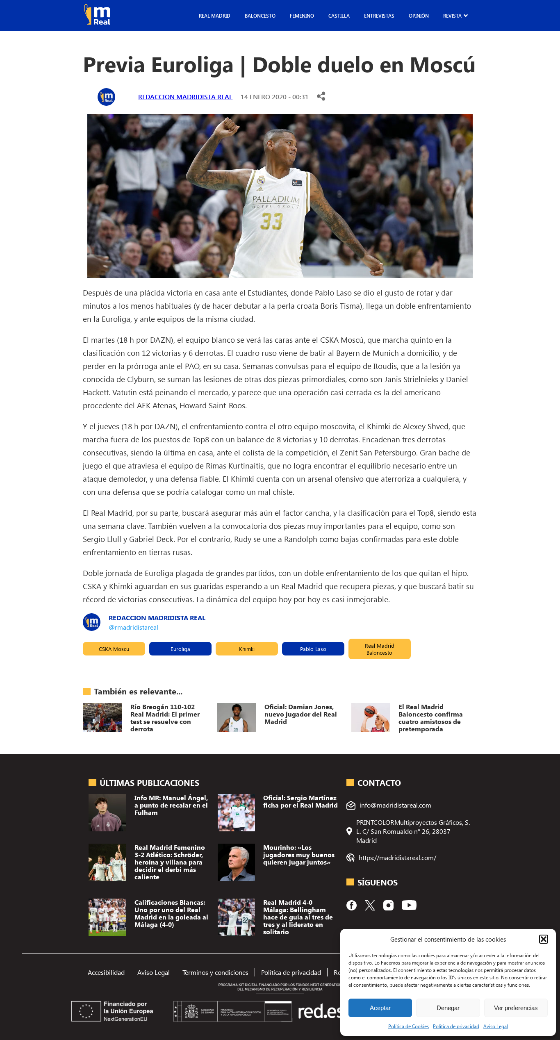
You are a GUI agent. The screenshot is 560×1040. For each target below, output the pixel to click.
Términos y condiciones (215, 972)
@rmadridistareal (133, 627)
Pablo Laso (313, 648)
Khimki (247, 648)
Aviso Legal (495, 1026)
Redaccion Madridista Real (185, 96)
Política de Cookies (408, 1026)
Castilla (339, 15)
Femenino (302, 15)
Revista (452, 15)
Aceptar (380, 1007)
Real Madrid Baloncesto (379, 649)
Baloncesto (260, 15)
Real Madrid (214, 15)
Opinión (419, 15)
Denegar (448, 1007)
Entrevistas (379, 15)
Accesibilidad (106, 972)
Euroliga (180, 648)
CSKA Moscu (114, 648)
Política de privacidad (456, 1026)
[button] (544, 939)
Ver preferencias (516, 1007)
